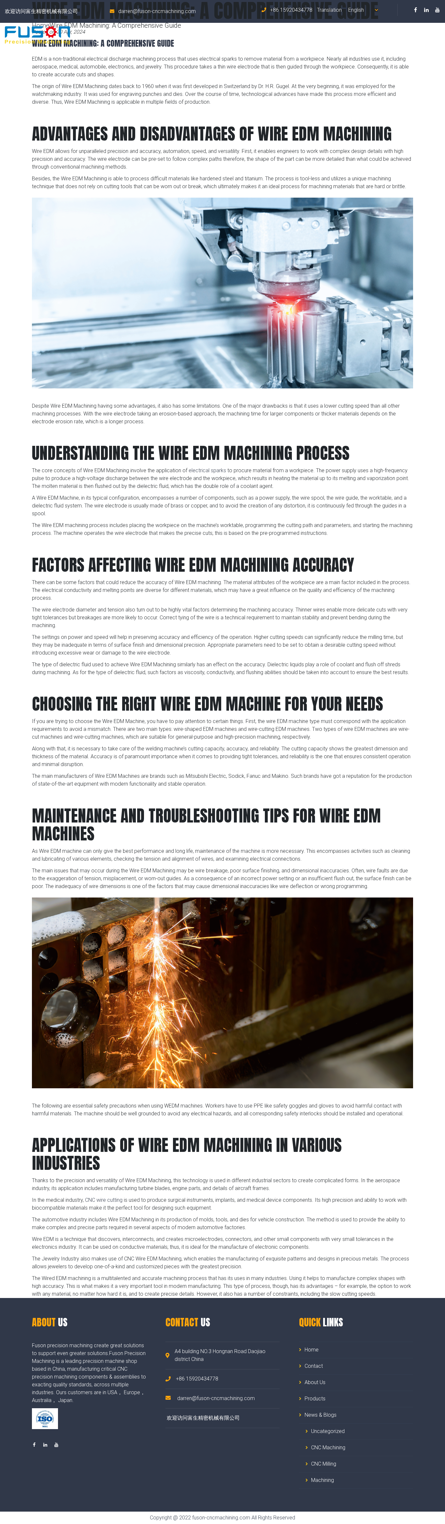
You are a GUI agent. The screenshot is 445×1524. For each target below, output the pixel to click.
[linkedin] (426, 9)
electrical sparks (207, 470)
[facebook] (415, 9)
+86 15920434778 (290, 10)
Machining (322, 1480)
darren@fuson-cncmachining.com (157, 11)
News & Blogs (321, 1415)
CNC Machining (328, 1447)
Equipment (364, 35)
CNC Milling (323, 1464)
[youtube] (437, 9)
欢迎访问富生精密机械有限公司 (41, 11)
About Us (292, 35)
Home (262, 35)
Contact (431, 35)
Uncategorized (328, 1431)
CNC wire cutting (103, 1200)
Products (326, 35)
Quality (399, 35)
